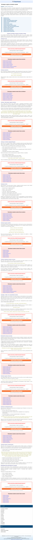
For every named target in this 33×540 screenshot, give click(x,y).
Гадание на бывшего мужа (7, 179)
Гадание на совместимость (7, 218)
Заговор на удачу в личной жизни (9, 31)
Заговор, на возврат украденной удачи (10, 21)
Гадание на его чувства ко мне (7, 98)
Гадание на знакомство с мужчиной (8, 67)
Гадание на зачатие (6, 495)
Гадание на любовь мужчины (7, 287)
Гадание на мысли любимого (7, 94)
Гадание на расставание (6, 139)
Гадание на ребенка (6, 251)
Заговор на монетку (7, 19)
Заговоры (2, 6)
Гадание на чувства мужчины (7, 60)
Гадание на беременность (7, 253)
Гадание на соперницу (6, 138)
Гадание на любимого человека (8, 97)
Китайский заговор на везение (9, 27)
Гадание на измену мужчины (7, 132)
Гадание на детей (5, 252)
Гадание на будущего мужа (7, 180)
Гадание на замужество (6, 220)
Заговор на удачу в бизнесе (8, 28)
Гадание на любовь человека (7, 437)
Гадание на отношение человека (8, 438)
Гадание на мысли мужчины (7, 286)
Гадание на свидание (6, 219)
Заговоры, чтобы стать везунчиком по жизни (11, 26)
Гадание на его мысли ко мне (7, 333)
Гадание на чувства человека (7, 213)
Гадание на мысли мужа (6, 398)
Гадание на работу (6, 254)
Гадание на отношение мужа (7, 178)
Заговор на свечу (6, 22)
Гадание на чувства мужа (7, 174)
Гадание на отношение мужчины (8, 64)
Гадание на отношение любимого (8, 95)
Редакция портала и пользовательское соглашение (16, 539)
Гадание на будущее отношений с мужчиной (9, 66)
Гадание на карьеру (6, 255)
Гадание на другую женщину (7, 137)
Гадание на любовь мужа (7, 399)
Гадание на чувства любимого (7, 326)
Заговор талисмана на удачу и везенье (10, 25)
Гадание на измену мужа (6, 133)
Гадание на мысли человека (7, 214)
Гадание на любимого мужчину (7, 65)
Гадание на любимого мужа (7, 181)
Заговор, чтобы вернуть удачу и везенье (10, 20)
